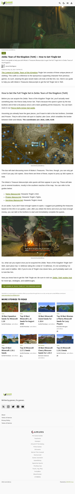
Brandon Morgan (62, 326)
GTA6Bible (37, 477)
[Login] (71, 3)
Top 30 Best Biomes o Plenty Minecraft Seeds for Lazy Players (65, 320)
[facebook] (18, 407)
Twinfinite (37, 438)
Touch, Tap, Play (37, 469)
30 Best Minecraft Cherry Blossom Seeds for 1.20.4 (45, 350)
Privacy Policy (6, 420)
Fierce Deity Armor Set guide (23, 108)
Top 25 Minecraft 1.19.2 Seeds (63, 349)
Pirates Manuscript (13, 197)
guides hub (62, 278)
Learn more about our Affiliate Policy (11, 295)
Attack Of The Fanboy (37, 444)
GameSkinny (37, 460)
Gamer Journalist (37, 458)
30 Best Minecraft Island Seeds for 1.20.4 (45, 318)
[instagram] (8, 407)
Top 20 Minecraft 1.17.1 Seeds (27, 349)
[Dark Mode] (64, 3)
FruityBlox (37, 471)
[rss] (3, 407)
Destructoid (37, 455)
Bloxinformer (37, 474)
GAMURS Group (69, 482)
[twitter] (13, 407)
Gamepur (37, 441)
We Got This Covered (37, 452)
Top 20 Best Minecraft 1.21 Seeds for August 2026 (27, 320)
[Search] (60, 3)
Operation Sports (37, 463)
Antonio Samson (43, 356)
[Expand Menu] (68, 3)
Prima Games (37, 447)
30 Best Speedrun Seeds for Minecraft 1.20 (10, 318)
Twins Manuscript (12, 194)
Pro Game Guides (37, 436)
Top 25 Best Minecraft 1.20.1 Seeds (8, 350)
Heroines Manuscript (14, 200)
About (3, 415)
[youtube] (23, 407)
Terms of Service (7, 417)
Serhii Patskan (6, 324)
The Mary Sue (37, 466)
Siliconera (37, 449)
